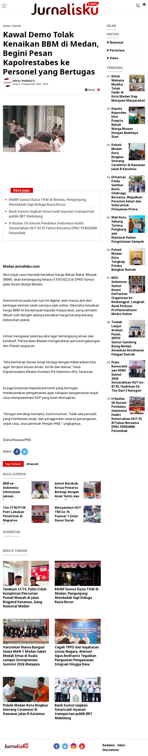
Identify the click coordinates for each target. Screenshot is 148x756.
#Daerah (32, 464)
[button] (144, 3)
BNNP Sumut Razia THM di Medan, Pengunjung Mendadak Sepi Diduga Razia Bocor (76, 595)
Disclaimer (111, 750)
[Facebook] (16, 451)
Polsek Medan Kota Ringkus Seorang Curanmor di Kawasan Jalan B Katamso (25, 709)
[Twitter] (24, 451)
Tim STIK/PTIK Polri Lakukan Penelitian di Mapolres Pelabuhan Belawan (14, 518)
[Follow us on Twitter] (65, 746)
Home (6, 25)
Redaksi (109, 745)
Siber (121, 745)
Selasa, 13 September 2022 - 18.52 (30, 83)
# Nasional (115, 42)
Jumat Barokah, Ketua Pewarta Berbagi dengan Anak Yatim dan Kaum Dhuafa (67, 492)
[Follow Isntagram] (73, 746)
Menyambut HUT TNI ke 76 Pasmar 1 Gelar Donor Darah (68, 513)
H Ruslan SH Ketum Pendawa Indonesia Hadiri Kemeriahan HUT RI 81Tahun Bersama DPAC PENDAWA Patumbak (53, 228)
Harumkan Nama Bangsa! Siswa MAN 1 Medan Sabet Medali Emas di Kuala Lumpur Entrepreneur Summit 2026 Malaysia (24, 655)
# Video (112, 58)
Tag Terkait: (13, 464)
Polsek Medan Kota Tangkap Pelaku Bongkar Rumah (123, 259)
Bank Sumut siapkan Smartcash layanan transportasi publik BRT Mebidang (73, 711)
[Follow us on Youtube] (82, 746)
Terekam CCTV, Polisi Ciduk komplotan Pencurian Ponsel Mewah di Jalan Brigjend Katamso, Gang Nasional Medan (24, 597)
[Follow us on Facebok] (56, 746)
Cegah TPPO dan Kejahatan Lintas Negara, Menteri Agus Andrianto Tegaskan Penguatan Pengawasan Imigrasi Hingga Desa (77, 655)
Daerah (16, 25)
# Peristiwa (115, 50)
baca (91, 89)
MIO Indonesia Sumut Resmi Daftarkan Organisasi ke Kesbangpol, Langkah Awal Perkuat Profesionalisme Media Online (127, 296)
